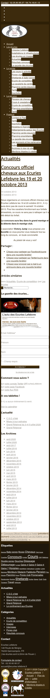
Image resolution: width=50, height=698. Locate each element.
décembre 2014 (13, 488)
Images (9, 624)
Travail (11, 582)
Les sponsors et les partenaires (26, 142)
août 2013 (11, 525)
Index (14, 145)
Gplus (9, 13)
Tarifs (14, 89)
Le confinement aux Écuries (19, 606)
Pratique (10, 114)
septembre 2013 (14, 522)
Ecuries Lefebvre (33, 672)
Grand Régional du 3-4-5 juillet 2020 (23, 424)
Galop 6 (40, 564)
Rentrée (12, 579)
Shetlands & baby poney (23, 77)
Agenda (3, 552)
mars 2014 (11, 503)
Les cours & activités (21, 71)
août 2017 (11, 445)
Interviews (11, 627)
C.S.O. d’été (12, 418)
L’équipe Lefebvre (20, 50)
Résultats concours (21, 62)
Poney (17, 575)
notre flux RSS (11, 389)
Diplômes (45, 557)
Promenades (37, 574)
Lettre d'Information (31, 680)
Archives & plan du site (22, 148)
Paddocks (31, 571)
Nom (3, 351)
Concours (15, 556)
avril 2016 (11, 454)
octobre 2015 (12, 466)
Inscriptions (22, 569)
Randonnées (5, 579)
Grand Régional (13, 427)
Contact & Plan (19, 117)
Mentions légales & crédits (24, 151)
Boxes (21, 551)
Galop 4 (24, 564)
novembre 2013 (13, 515)
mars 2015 (11, 479)
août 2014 (11, 494)
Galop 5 (32, 564)
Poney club (17, 74)
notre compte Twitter (14, 383)
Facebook (11, 7)
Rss (8, 17)
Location (37, 569)
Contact (4, 2)
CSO (40, 557)
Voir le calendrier (9, 406)
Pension (41, 571)
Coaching (4, 557)
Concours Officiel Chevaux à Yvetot (20, 533)
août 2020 (11, 439)
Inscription (16, 93)
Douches (19, 561)
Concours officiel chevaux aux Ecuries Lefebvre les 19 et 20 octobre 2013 (21, 175)
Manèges (4, 572)
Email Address (8, 332)
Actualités (16, 59)
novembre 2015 (13, 463)
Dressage (29, 561)
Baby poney (12, 551)
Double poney (7, 561)
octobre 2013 (12, 519)
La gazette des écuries (22, 65)
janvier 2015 (12, 485)
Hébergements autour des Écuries (28, 129)
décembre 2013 (13, 512)
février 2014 (12, 506)
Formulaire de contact (11, 660)
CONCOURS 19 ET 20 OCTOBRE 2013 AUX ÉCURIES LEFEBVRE (24, 538)
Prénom (5, 342)
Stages (36, 579)
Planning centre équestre (23, 86)
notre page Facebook (15, 386)
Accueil (9, 43)
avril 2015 (11, 476)
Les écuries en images (22, 56)
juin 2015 (10, 469)
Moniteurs (12, 571)
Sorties (31, 579)
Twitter (9, 10)
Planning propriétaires (22, 108)
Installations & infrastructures (25, 53)
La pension (11, 96)
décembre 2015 (13, 460)
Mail (8, 20)
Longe (43, 569)
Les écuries (11, 46)
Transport (4, 582)
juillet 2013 (11, 528)
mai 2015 (10, 473)
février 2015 (12, 482)
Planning (10, 574)
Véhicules (18, 582)
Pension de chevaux (21, 99)
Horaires (14, 568)
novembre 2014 (13, 491)
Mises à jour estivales (16, 421)
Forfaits (17, 565)
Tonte (44, 579)
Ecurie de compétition (22, 80)
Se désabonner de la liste (25, 372)
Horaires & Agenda (21, 126)
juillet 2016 (11, 448)
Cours (33, 556)
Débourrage (8, 564)
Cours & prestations (21, 102)
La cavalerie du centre (22, 83)
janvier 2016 (12, 457)
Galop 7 (5, 568)
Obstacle (21, 571)
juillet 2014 (11, 497)
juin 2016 (10, 451)
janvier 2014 (12, 509)
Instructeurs (30, 569)
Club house (39, 552)
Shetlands (21, 579)
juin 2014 (10, 500)
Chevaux (30, 551)
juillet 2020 (11, 442)
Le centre (10, 68)
